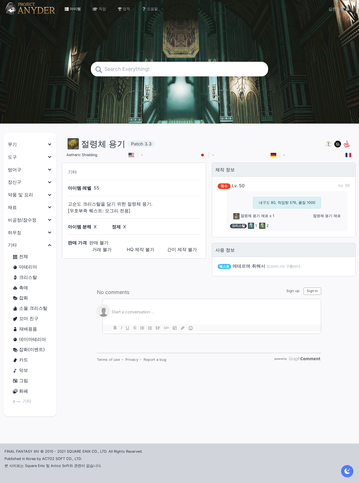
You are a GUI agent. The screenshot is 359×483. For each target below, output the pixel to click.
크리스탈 (28, 277)
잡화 (23, 297)
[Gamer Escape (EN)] (346, 144)
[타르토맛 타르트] (337, 144)
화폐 (23, 391)
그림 (23, 380)
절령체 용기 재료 (254, 216)
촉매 (23, 287)
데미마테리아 (32, 339)
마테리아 (28, 267)
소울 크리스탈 (33, 308)
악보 (23, 370)
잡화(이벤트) (32, 349)
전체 (23, 256)
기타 (26, 401)
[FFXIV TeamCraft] (328, 144)
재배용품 (28, 329)
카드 (23, 360)
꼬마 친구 (28, 318)
